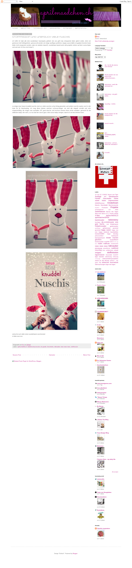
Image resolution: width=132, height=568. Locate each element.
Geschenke (50, 346)
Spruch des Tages (112, 211)
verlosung (115, 256)
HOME (15, 28)
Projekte (114, 207)
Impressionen (113, 200)
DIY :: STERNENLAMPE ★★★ (110, 134)
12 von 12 (98, 194)
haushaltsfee (114, 232)
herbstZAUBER (99, 234)
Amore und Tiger (113, 194)
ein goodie (43, 346)
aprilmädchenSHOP (102, 217)
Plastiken (97, 207)
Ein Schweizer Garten (104, 360)
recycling (98, 250)
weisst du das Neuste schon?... (105, 260)
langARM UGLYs (109, 241)
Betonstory (80, 28)
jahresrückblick (99, 236)
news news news (65, 346)
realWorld (114, 248)
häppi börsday (112, 234)
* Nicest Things (102, 397)
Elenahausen (113, 196)
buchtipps (97, 222)
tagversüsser (99, 255)
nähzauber (57, 346)
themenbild (109, 255)
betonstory (113, 220)
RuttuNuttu (100, 510)
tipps (96, 256)
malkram (106, 243)
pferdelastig (98, 248)
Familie (97, 198)
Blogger (75, 553)
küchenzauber (99, 241)
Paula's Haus (101, 285)
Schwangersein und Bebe (106, 209)
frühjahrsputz (114, 224)
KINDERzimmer (100, 203)
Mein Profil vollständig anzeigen (104, 41)
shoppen (98, 253)
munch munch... (110, 123)
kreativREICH (114, 239)
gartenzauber (114, 226)
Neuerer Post (17, 355)
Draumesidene (101, 497)
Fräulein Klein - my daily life (106, 459)
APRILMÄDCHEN (102, 298)
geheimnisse (106, 228)
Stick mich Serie (100, 213)
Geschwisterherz (102, 365)
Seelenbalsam (100, 211)
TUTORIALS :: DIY (40, 28)
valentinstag (108, 256)
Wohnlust (100, 446)
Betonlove (100, 338)
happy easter (106, 230)
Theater (111, 213)
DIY (105, 196)
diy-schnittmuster (107, 222)
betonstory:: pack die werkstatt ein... (111, 85)
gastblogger (97, 228)
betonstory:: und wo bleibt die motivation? (111, 143)
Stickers (107, 213)
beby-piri (100, 342)
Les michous (101, 272)
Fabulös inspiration (103, 528)
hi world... (108, 152)
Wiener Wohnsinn (103, 402)
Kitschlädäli (104, 205)
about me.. (26, 28)
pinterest (67, 28)
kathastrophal (101, 392)
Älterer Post (86, 355)
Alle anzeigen (115, 471)
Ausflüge (98, 196)
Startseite (52, 355)
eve (108, 224)
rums (103, 250)
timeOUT (115, 255)
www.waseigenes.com (104, 383)
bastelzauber (99, 220)
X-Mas (97, 215)
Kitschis (97, 205)
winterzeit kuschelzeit (110, 262)
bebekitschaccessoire (34, 346)
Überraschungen (100, 264)
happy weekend (104, 232)
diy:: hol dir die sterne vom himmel (111, 65)
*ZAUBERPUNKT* (102, 311)
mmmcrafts (100, 479)
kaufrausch (114, 236)
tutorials (101, 256)
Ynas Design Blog (103, 433)
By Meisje (100, 406)
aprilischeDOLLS (22, 346)
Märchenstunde (113, 205)
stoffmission (74, 346)
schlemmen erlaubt (112, 250)
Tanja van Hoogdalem (104, 492)
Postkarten (105, 207)
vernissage (97, 258)
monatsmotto (114, 243)
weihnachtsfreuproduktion (110, 258)
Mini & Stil (100, 356)
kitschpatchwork (100, 238)
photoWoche (106, 248)
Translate (109, 50)
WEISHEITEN (55, 28)
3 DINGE (104, 194)
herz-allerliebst (102, 388)
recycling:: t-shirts (110, 104)
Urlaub (116, 213)
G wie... (99, 325)
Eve (98, 36)
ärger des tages (110, 264)
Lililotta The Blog (102, 419)
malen (100, 243)
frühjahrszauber (100, 226)
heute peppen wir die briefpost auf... (111, 114)
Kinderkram (112, 203)
